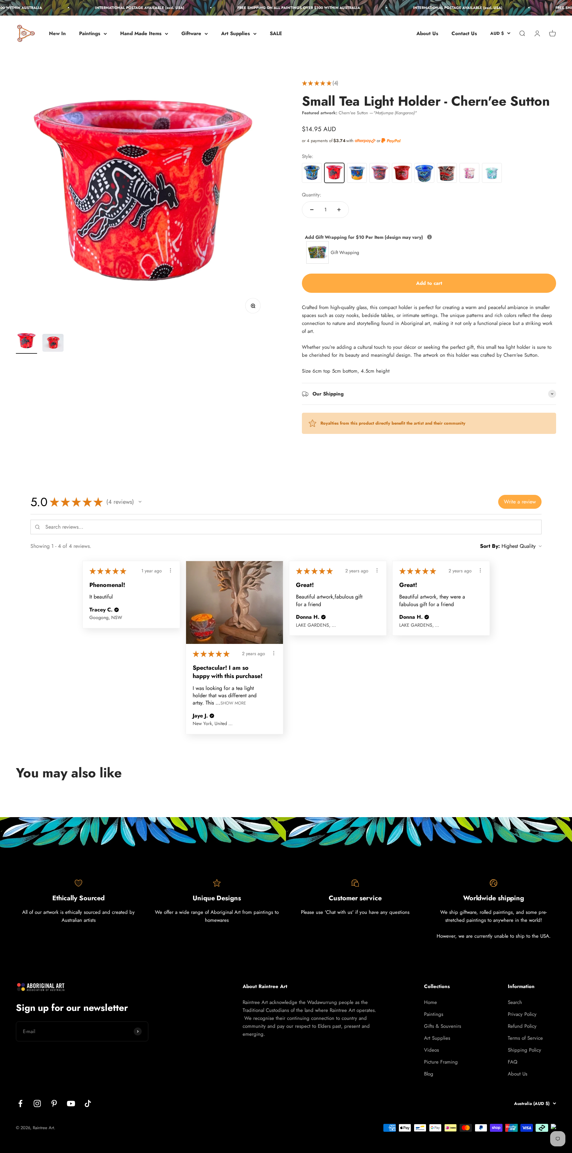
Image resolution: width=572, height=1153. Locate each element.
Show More (233, 703)
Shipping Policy (524, 1050)
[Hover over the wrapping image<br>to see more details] (429, 237)
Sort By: (490, 546)
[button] (140, 502)
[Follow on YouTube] (71, 1103)
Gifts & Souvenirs (442, 1026)
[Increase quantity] (339, 210)
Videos (431, 1050)
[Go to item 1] (26, 342)
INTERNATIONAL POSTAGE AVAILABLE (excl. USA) (126, 7)
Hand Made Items (141, 33)
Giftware (191, 33)
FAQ (512, 1062)
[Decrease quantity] (311, 210)
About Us (427, 33)
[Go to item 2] (53, 344)
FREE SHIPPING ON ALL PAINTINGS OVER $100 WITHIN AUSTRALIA (285, 7)
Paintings (89, 33)
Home (430, 1002)
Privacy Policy (522, 1014)
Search (515, 1002)
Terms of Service (525, 1038)
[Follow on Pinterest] (54, 1103)
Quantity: (311, 194)
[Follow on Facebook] (20, 1103)
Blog (428, 1073)
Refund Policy (522, 1026)
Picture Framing (441, 1062)
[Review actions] (170, 570)
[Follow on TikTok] (87, 1103)
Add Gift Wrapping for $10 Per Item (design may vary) (395, 237)
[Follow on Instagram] (37, 1103)
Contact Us (464, 33)
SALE (276, 33)
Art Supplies (235, 33)
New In (57, 33)
